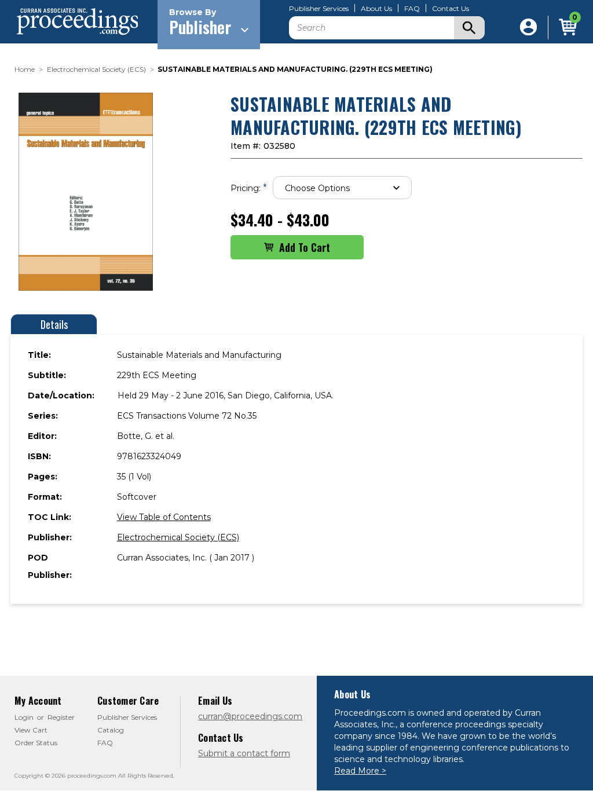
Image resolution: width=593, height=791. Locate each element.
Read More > (360, 771)
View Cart (30, 730)
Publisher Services (319, 8)
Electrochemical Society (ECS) (178, 537)
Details (54, 324)
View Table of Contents (164, 517)
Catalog (110, 730)
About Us (376, 8)
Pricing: (248, 187)
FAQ (412, 8)
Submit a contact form (244, 753)
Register (61, 717)
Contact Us (450, 8)
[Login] (528, 27)
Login (24, 717)
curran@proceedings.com (250, 716)
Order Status (35, 742)
